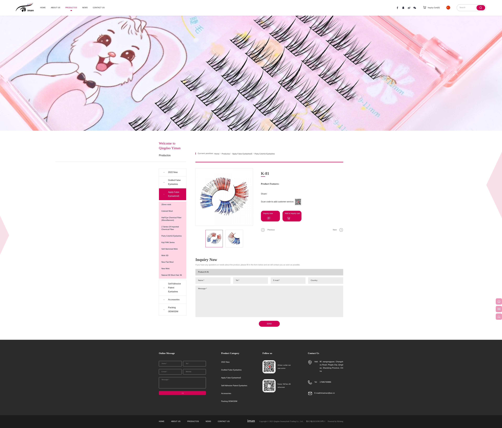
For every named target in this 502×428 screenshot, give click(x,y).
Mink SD (164, 256)
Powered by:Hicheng (335, 422)
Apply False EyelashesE (173, 194)
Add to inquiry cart (292, 214)
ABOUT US (55, 8)
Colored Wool (167, 211)
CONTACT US (99, 8)
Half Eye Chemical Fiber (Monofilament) (171, 219)
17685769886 (325, 382)
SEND (269, 324)
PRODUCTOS (71, 8)
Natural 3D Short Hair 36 (171, 275)
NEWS (85, 8)
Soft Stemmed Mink (169, 249)
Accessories (173, 300)
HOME (43, 8)
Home (216, 154)
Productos (226, 154)
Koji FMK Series (168, 243)
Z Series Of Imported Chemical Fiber (170, 228)
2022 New (173, 172)
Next (335, 230)
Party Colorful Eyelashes (171, 236)
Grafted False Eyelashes (174, 182)
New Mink (165, 269)
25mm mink (166, 205)
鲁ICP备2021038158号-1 (315, 422)
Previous (271, 230)
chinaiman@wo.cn (327, 393)
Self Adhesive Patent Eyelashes (174, 288)
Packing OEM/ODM (173, 310)
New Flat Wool (167, 262)
